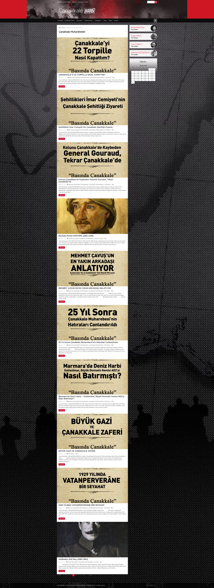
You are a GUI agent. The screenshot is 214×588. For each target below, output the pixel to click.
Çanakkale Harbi (69, 20)
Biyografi (75, 238)
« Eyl (132, 84)
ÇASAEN (74, 2)
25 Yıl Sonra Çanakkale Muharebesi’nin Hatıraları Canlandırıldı (88, 342)
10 (83, 575)
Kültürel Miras (88, 20)
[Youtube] (142, 2)
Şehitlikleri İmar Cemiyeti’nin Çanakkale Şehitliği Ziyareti (86, 127)
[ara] (156, 2)
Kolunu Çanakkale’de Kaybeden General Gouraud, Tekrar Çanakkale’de (86, 180)
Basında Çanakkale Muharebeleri (79, 77)
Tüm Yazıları (134, 29)
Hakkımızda (80, 2)
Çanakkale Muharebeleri (97, 77)
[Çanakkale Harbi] (77, 11)
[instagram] (143, 2)
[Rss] (137, 2)
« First (59, 575)
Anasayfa (60, 20)
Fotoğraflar (98, 20)
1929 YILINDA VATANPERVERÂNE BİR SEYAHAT (81, 505)
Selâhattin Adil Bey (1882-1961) (73, 559)
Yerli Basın (108, 77)
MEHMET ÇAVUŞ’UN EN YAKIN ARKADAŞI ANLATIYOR (85, 288)
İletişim (86, 2)
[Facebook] (138, 2)
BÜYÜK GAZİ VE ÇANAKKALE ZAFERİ (77, 451)
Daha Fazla (62, 86)
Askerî (70, 238)
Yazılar (116, 20)
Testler (110, 20)
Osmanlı (96, 238)
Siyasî (101, 238)
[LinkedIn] (140, 2)
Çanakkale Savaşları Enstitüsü (72, 585)
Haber (105, 20)
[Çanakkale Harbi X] (145, 2)
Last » (90, 575)
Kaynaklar (79, 20)
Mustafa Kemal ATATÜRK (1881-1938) (76, 236)
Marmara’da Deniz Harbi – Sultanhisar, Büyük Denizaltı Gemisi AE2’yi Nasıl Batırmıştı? (91, 397)
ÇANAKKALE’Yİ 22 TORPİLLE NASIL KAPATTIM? (82, 75)
